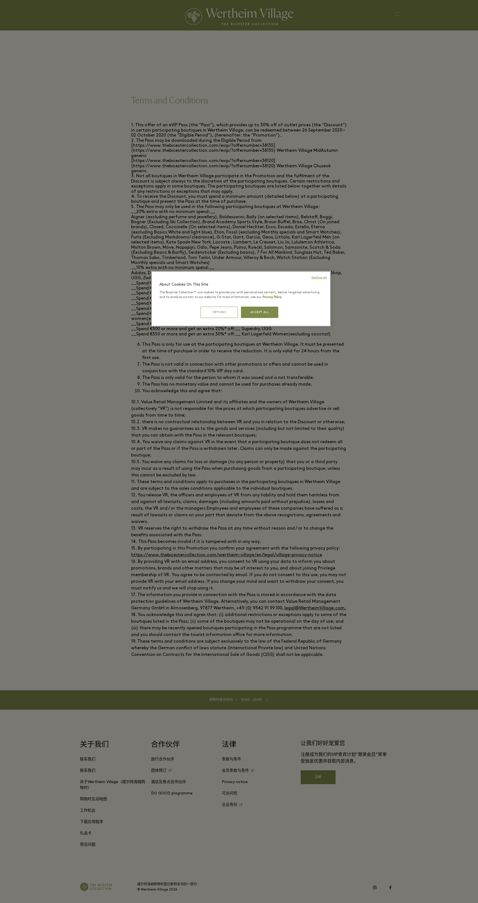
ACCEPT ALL (259, 312)
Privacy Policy (272, 297)
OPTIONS (219, 312)
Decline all (319, 277)
